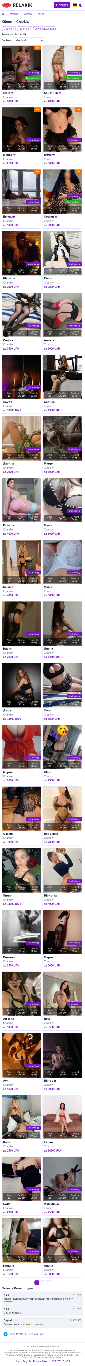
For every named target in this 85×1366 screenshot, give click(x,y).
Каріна (48, 1142)
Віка (47, 1018)
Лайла (7, 401)
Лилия (7, 895)
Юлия (48, 278)
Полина (8, 1265)
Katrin (7, 1142)
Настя (7, 648)
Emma (7, 216)
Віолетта (50, 895)
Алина (48, 1265)
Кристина (51, 92)
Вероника (51, 833)
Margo (48, 463)
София (49, 216)
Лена (6, 92)
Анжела (8, 1018)
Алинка (49, 340)
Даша (7, 710)
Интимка (9, 957)
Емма (48, 154)
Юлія (47, 772)
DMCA (66, 1361)
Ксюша (8, 587)
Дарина (8, 463)
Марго (7, 154)
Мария (8, 772)
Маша (48, 525)
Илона (48, 648)
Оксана (8, 833)
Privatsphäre (40, 1361)
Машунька (51, 1203)
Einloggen (62, 4)
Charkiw (28, 13)
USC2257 (55, 1361)
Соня (47, 710)
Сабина (49, 401)
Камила (8, 525)
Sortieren (7, 40)
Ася (5, 1080)
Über (17, 1361)
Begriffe (26, 1361)
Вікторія (9, 278)
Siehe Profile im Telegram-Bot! (26, 1334)
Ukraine (14, 13)
